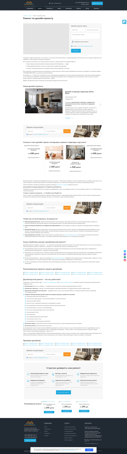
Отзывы (46, 435)
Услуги (39, 8)
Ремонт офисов (68, 440)
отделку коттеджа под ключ (66, 282)
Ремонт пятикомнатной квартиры (49, 404)
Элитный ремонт (68, 431)
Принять (89, 449)
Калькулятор (47, 429)
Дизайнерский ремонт (70, 433)
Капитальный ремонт (70, 426)
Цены (45, 426)
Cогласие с (83, 46)
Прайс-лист (49, 8)
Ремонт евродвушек (66, 404)
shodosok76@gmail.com (92, 443)
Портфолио (69, 8)
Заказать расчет (97, 3)
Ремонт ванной (68, 437)
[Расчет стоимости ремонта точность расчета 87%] (117, 22)
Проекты (78, 8)
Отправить (76, 50)
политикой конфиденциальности (85, 46)
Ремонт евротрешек (84, 404)
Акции (59, 8)
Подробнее (68, 113)
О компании (30, 8)
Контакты (96, 8)
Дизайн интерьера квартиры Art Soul (81, 91)
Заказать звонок (85, 4)
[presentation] (24, 104)
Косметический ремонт (70, 435)
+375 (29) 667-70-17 (83, 2)
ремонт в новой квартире (50, 282)
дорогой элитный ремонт (58, 258)
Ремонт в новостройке (70, 429)
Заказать (67, 131)
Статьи (87, 8)
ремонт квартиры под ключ (71, 235)
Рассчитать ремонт (63, 392)
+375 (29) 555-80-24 (30, 437)
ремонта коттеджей (62, 184)
